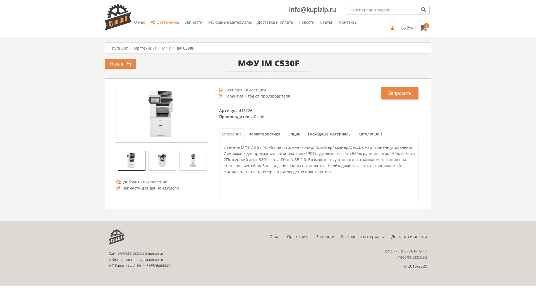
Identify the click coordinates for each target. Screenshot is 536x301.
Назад (118, 64)
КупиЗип (120, 48)
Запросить (399, 93)
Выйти (407, 28)
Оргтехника (145, 48)
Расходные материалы (363, 236)
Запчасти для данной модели (151, 188)
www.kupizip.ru (132, 253)
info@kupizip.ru (412, 257)
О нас (274, 236)
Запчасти (325, 236)
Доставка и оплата (409, 236)
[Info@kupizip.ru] (134, 30)
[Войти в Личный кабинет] (393, 28)
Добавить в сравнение (145, 182)
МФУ (166, 48)
